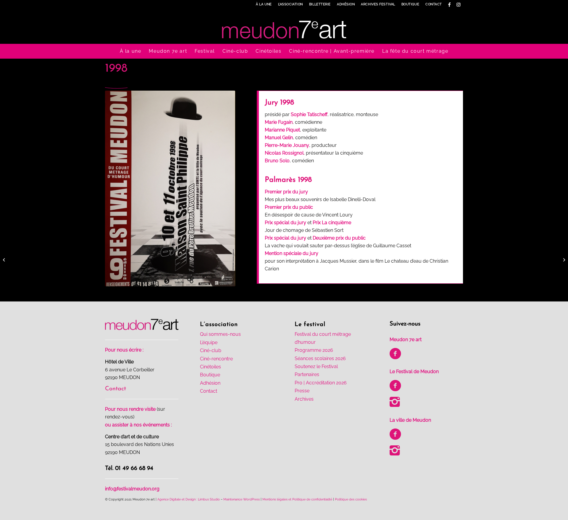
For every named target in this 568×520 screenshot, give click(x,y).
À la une (264, 4)
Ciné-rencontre (216, 359)
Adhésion (346, 4)
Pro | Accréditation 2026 (321, 383)
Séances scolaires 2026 (320, 358)
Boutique (410, 4)
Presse (302, 391)
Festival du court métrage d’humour (323, 338)
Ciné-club (210, 350)
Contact (433, 4)
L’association (290, 4)
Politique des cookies (351, 499)
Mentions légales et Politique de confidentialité (297, 499)
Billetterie (320, 4)
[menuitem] (264, 4)
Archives (304, 399)
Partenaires (307, 374)
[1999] (563, 260)
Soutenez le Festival (316, 366)
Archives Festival (378, 4)
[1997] (4, 260)
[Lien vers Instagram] (458, 4)
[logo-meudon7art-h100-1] (284, 26)
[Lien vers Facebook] (449, 4)
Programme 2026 (314, 350)
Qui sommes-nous (220, 334)
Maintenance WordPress (241, 499)
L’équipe (208, 342)
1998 (116, 69)
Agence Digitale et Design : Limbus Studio (188, 499)
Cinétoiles (210, 367)
